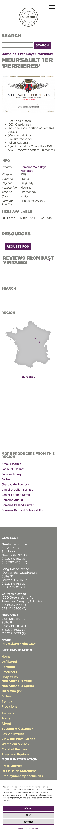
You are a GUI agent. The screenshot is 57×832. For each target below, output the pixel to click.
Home (6, 656)
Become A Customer (17, 728)
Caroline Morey (11, 474)
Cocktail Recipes (14, 749)
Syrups (7, 701)
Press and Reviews (16, 754)
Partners (8, 713)
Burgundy (28, 376)
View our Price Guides (18, 739)
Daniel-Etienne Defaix (16, 495)
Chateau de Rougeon (16, 484)
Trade (6, 718)
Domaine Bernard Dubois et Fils (23, 510)
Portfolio (8, 667)
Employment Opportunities (22, 776)
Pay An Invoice (13, 734)
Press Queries (12, 766)
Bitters (7, 696)
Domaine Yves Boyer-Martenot (27, 54)
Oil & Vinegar (12, 691)
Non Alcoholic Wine (17, 681)
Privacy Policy (34, 828)
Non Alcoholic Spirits (18, 686)
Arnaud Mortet (11, 464)
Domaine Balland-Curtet (18, 505)
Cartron (6, 479)
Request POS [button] (18, 246)
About (6, 723)
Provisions (9, 706)
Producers (9, 672)
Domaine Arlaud (12, 500)
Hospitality (10, 677)
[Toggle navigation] (51, 7)
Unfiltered (9, 661)
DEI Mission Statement (19, 771)
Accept (28, 808)
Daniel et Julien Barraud (17, 489)
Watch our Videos (15, 744)
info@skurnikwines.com (20, 643)
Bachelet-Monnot (13, 469)
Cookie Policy (21, 828)
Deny (28, 815)
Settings (28, 822)
